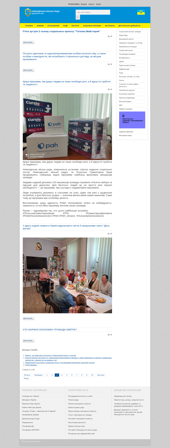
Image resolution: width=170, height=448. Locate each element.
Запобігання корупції (127, 90)
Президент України (29, 400)
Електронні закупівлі (127, 94)
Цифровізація (124, 69)
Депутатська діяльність (129, 26)
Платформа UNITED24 (30, 430)
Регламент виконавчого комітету (80, 419)
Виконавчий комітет (126, 39)
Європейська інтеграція (128, 47)
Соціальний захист (126, 50)
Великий (84, 4)
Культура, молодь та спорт (129, 76)
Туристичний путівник (127, 65)
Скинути (91, 4)
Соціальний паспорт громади (130, 32)
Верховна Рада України (31, 404)
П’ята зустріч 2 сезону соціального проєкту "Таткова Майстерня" (61, 31)
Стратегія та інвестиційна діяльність (128, 85)
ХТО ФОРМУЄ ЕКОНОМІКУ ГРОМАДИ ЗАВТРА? (50, 329)
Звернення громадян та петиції (130, 43)
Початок (27, 375)
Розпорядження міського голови (80, 396)
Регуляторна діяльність (77, 422)
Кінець (26, 378)
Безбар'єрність (124, 58)
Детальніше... (28, 42)
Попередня (38, 375)
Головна (29, 26)
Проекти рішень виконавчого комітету (82, 411)
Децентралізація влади (30, 419)
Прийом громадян (125, 109)
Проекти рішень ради (76, 407)
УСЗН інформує (31, 365)
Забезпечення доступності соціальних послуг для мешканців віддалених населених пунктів (60, 363)
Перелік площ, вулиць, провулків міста (129, 400)
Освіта (121, 80)
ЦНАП (121, 62)
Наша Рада (123, 35)
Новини (40, 26)
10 (92, 375)
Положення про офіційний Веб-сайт (81, 434)
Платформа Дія (28, 426)
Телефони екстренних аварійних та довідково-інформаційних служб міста (128, 405)
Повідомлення (27, 422)
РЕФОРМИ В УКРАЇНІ (30, 415)
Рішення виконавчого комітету (79, 404)
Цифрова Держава (126, 132)
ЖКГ (120, 105)
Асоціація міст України (30, 396)
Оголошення (53, 26)
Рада (121, 73)
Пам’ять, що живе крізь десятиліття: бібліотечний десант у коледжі (50, 355)
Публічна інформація (127, 98)
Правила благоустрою (76, 426)
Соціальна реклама (92, 26)
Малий (98, 4)
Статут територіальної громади (80, 415)
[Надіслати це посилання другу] (111, 37)
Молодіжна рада (125, 135)
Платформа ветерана (127, 54)
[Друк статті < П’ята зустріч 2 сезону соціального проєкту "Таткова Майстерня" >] (109, 37)
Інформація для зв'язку (123, 396)
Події (65, 26)
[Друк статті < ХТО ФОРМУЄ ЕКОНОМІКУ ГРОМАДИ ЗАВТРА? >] (109, 335)
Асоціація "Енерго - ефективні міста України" (39, 411)
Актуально (110, 26)
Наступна (100, 375)
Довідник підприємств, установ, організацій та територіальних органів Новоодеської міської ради (128, 412)
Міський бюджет (125, 101)
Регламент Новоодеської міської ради (82, 430)
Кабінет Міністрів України (31, 407)
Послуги (75, 26)
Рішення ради (73, 400)
